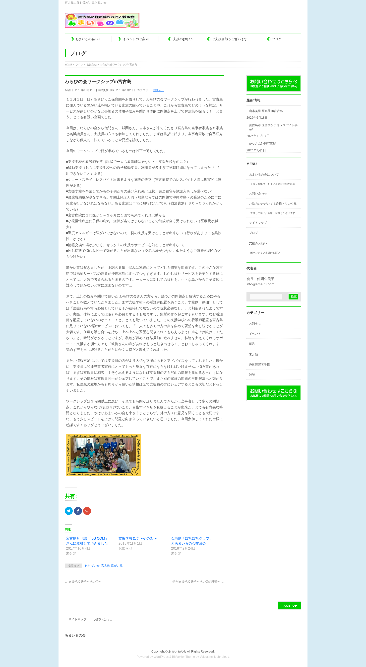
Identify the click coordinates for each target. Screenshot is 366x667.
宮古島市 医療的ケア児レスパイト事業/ (273, 127)
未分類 (253, 354)
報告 (252, 344)
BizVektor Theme (183, 657)
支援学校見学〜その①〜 (138, 538)
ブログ (253, 233)
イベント (255, 333)
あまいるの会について (264, 174)
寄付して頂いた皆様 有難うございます (272, 213)
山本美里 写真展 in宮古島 (266, 111)
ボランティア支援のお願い (265, 252)
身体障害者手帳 (259, 364)
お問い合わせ (258, 193)
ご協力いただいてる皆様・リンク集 (273, 203)
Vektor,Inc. (206, 657)
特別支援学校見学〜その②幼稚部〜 (198, 581)
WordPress (161, 657)
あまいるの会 (177, 651)
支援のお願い (258, 243)
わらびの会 (92, 566)
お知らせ (158, 90)
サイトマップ (258, 222)
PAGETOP (289, 605)
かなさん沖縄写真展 (262, 143)
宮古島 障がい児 (112, 566)
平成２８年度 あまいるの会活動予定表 (272, 184)
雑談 (252, 375)
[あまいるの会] (102, 22)
